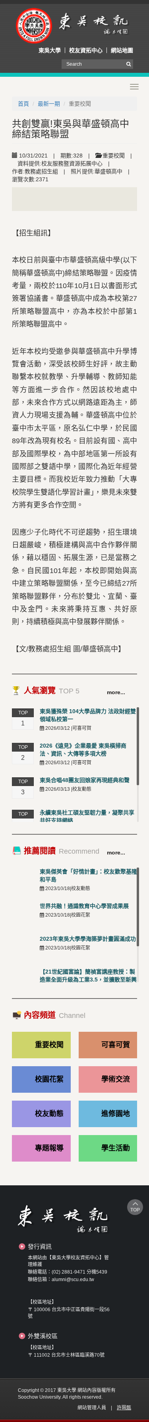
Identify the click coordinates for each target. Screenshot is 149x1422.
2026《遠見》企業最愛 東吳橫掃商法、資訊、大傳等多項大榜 (83, 749)
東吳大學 (50, 50)
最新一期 (49, 104)
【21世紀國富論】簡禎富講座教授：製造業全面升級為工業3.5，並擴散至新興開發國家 (88, 979)
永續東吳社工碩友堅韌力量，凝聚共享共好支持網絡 (87, 816)
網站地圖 (122, 50)
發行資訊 (40, 1246)
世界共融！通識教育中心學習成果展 (84, 906)
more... (116, 692)
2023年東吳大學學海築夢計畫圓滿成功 (88, 939)
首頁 (23, 104)
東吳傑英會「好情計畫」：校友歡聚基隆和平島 (88, 875)
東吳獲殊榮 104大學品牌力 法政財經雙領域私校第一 (88, 715)
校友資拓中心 (86, 50)
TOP (135, 1210)
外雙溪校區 (43, 1336)
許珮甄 (124, 1408)
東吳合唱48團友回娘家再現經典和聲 (85, 780)
